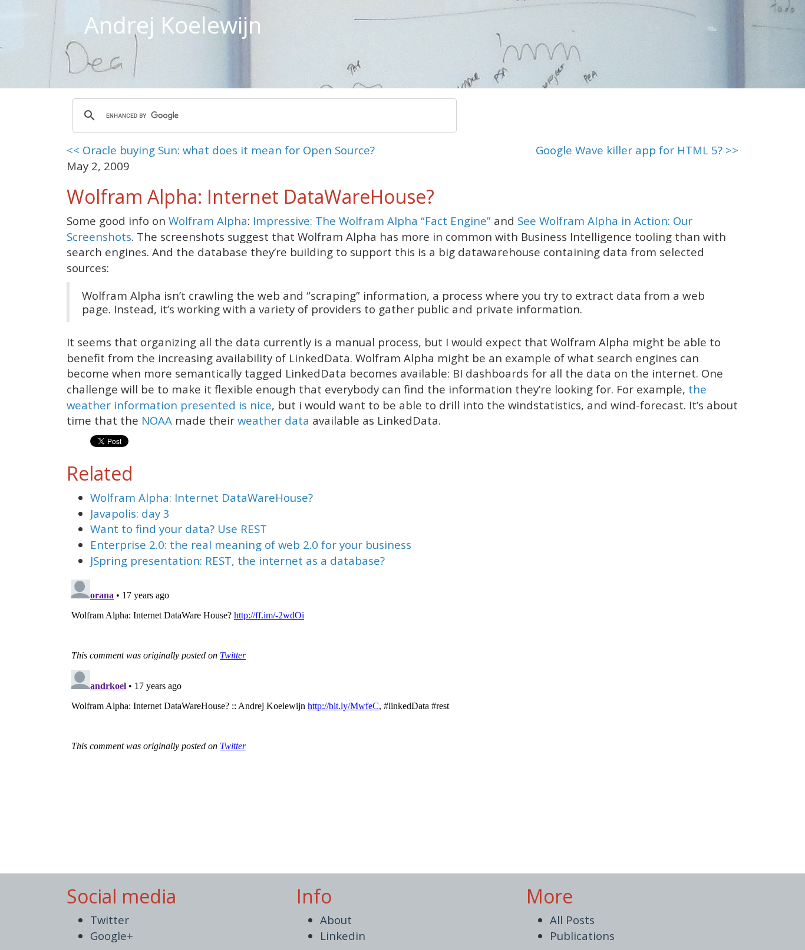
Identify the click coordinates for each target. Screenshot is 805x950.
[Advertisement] (549, 17)
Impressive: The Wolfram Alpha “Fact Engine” (372, 220)
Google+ (111, 935)
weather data (273, 420)
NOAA (156, 420)
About (336, 919)
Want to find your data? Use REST (178, 528)
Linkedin (342, 935)
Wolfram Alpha (208, 220)
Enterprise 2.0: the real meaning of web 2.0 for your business (250, 544)
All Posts (572, 919)
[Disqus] (402, 722)
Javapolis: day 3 (130, 513)
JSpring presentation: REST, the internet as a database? (237, 560)
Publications (582, 935)
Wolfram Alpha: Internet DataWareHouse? (201, 497)
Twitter (109, 919)
